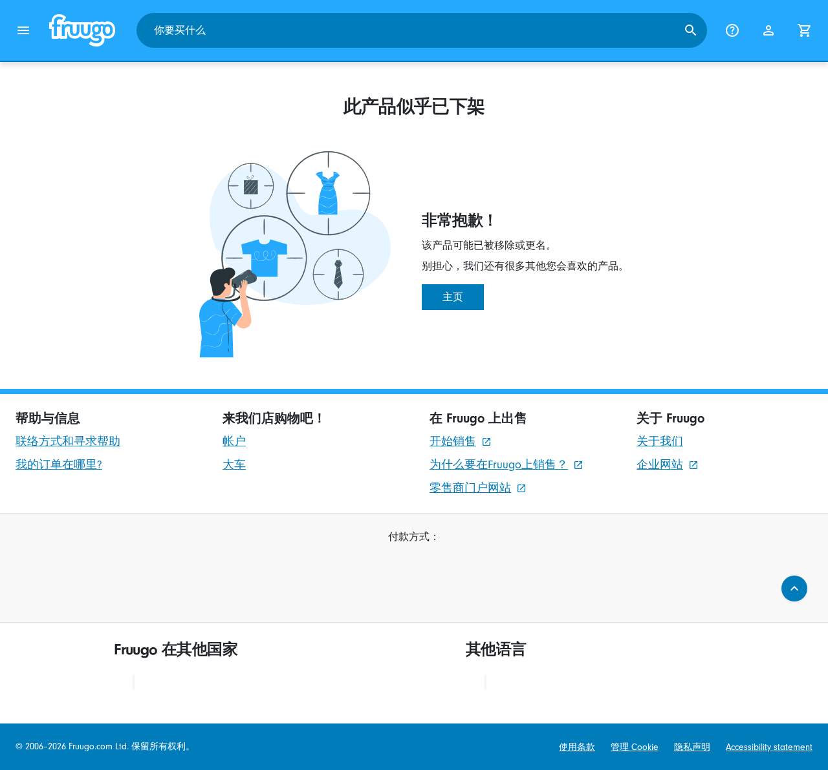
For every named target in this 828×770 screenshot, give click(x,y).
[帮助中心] (732, 30)
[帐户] (768, 30)
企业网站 (660, 465)
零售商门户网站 (470, 488)
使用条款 (577, 747)
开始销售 (453, 441)
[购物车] (805, 30)
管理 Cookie (635, 747)
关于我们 (660, 441)
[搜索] (691, 30)
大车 (234, 465)
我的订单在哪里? (59, 465)
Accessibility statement (769, 747)
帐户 (234, 441)
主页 (452, 297)
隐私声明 (692, 747)
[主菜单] (23, 30)
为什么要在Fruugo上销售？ (499, 465)
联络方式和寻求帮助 (68, 441)
